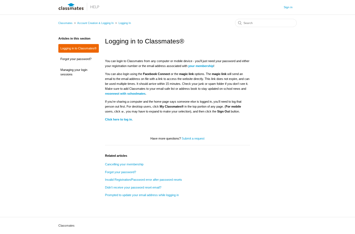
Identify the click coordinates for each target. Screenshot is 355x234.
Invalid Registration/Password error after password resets (143, 179)
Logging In (125, 23)
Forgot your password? (75, 59)
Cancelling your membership (124, 164)
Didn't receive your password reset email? (133, 187)
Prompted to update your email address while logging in (142, 195)
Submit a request (193, 138)
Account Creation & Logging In (95, 23)
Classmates (65, 23)
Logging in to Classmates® (78, 48)
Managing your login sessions (73, 72)
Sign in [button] (288, 7)
